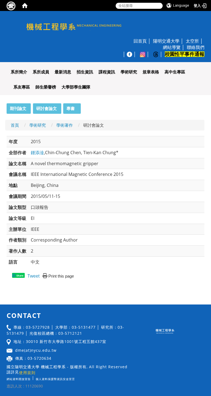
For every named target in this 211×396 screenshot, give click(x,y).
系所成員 (41, 72)
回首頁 (140, 40)
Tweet (33, 276)
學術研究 (129, 72)
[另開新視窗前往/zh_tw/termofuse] (76, 377)
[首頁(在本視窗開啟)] (25, 5)
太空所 (192, 40)
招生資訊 (85, 72)
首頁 (15, 125)
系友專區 (21, 87)
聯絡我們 (195, 47)
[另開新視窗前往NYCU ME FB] (132, 54)
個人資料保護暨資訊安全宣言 (55, 379)
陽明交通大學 (166, 40)
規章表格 (151, 72)
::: (4, 106)
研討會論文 (46, 108)
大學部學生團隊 (76, 87)
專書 (70, 108)
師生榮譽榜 (45, 87)
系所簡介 (19, 72)
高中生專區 (175, 72)
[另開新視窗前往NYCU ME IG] (145, 54)
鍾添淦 (37, 152)
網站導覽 (172, 47)
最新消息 (63, 72)
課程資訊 (107, 72)
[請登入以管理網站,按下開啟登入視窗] (11, 5)
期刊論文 (18, 108)
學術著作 (64, 125)
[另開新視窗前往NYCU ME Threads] (158, 54)
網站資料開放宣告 (19, 379)
